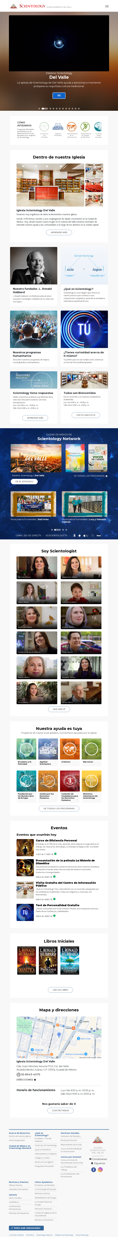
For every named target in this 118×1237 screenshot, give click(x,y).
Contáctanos (99, 1184)
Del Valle (59, 77)
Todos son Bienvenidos (80, 393)
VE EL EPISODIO (24, 481)
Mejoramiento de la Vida (71, 1169)
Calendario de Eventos (18, 1214)
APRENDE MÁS (59, 232)
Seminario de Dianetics (71, 1161)
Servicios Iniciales (70, 1158)
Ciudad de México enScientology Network (20, 1172)
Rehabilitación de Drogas (45, 1222)
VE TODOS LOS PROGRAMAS (89, 476)
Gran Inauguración (17, 1165)
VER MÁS (58, 709)
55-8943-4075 (30, 1099)
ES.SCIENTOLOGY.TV (57, 535)
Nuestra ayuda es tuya (59, 728)
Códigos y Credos (42, 1182)
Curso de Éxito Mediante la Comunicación (71, 1174)
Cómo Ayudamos (44, 1207)
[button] (39, 108)
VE (59, 95)
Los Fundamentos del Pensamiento (70, 1200)
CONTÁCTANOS (60, 1135)
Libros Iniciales (59, 941)
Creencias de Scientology (46, 1170)
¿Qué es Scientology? (42, 1159)
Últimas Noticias (15, 1210)
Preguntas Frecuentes (44, 1191)
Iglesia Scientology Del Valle (36, 210)
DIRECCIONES (25, 1104)
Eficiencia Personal (69, 1165)
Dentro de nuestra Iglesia (59, 157)
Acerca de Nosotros (19, 1158)
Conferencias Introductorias (15, 1232)
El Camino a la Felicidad (44, 1210)
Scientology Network (59, 438)
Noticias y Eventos (18, 1207)
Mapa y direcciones (59, 1034)
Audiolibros (14, 1227)
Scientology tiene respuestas (33, 393)
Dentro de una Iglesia (44, 1187)
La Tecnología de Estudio (45, 1214)
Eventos (59, 828)
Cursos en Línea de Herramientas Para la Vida (72, 1186)
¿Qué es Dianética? (43, 1174)
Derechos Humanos (43, 1233)
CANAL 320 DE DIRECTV (29, 535)
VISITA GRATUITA (85, 415)
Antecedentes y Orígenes (46, 1178)
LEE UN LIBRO (60, 1014)
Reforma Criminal (42, 1218)
